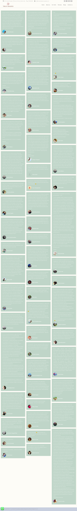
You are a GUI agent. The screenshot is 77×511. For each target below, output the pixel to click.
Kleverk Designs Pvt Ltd (33, 508)
